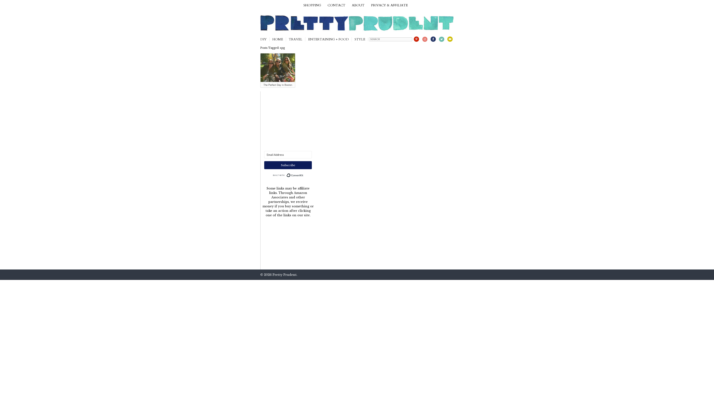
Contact (336, 5)
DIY (263, 39)
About (358, 5)
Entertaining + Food (328, 39)
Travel (295, 39)
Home (277, 39)
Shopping (312, 5)
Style (360, 39)
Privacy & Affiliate (389, 5)
